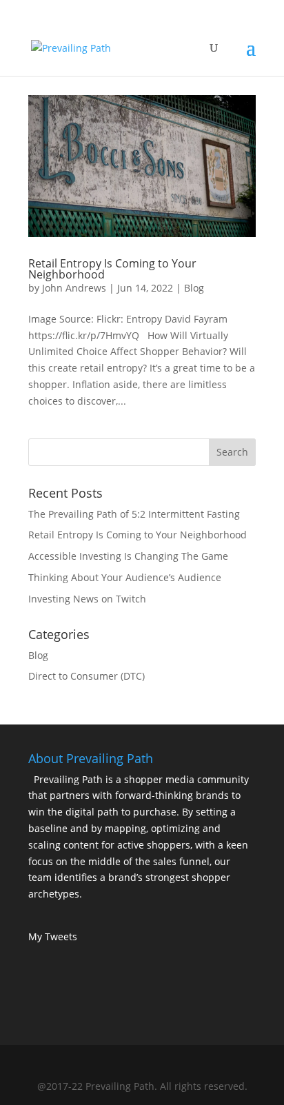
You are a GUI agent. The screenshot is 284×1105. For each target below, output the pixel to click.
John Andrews (74, 287)
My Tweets (52, 936)
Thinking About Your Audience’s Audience (124, 577)
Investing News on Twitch (87, 598)
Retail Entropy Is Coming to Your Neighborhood (112, 269)
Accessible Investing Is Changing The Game (128, 555)
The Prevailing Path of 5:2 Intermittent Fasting (134, 513)
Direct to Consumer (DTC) (86, 675)
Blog (194, 287)
